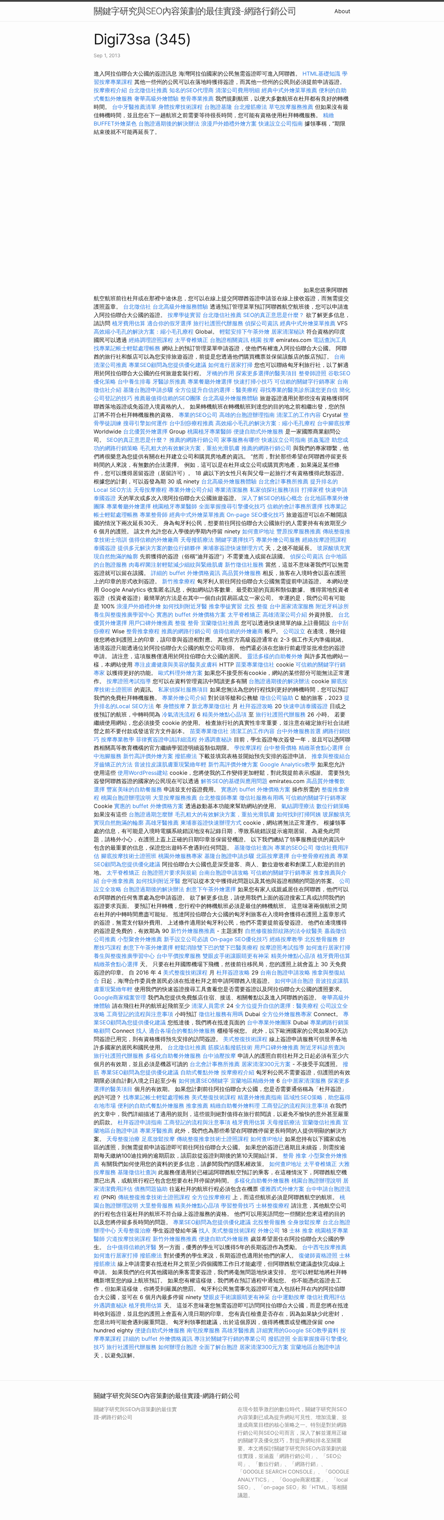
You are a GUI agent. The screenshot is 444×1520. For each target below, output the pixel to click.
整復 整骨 (187, 622)
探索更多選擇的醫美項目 (266, 373)
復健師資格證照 (319, 1255)
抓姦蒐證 (319, 439)
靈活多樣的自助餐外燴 (274, 656)
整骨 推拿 (295, 1155)
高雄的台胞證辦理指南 (247, 414)
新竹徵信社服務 (244, 564)
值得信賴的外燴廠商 (154, 539)
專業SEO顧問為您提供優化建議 (167, 364)
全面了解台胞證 (218, 1346)
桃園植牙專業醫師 (209, 431)
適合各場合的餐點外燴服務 (182, 1030)
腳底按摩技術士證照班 (129, 855)
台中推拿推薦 (118, 880)
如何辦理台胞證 (177, 1346)
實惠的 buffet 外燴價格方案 (191, 614)
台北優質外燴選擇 (145, 431)
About (342, 11)
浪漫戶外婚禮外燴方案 (229, 123)
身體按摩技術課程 (181, 106)
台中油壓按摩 (220, 1055)
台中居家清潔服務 (292, 606)
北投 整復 (256, 606)
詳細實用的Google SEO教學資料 (298, 1330)
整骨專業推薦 (197, 98)
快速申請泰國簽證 (305, 706)
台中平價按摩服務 (179, 955)
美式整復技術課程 (186, 972)
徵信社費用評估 (326, 1297)
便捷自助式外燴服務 (259, 431)
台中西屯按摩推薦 (324, 1247)
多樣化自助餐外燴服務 (173, 1055)
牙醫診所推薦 (169, 381)
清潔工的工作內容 (298, 414)
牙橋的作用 (220, 373)
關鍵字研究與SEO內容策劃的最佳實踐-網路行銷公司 (195, 11)
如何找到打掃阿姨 (298, 814)
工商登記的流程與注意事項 (139, 1014)
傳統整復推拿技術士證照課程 (213, 1138)
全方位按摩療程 (211, 1197)
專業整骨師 (154, 514)
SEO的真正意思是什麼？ (273, 314)
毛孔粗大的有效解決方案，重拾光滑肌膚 (190, 448)
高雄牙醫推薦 (162, 822)
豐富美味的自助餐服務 (134, 789)
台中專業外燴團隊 (270, 1022)
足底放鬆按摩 (159, 1138)
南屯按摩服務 (204, 1330)
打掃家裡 (312, 489)
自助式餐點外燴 (199, 1072)
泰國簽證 (105, 547)
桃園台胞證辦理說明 (126, 797)
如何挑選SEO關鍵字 (204, 1080)
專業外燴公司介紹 (191, 489)
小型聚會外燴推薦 (140, 939)
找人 (141, 1030)
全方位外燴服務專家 (288, 1014)
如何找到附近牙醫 (185, 606)
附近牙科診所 (332, 606)
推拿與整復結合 (330, 756)
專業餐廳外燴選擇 (211, 381)
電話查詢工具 (330, 339)
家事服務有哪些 (240, 439)
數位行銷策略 (333, 805)
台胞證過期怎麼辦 (151, 814)
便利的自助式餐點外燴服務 (151, 1105)
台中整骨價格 (281, 747)
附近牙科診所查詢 (322, 1047)
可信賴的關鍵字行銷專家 (304, 381)
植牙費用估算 (128, 323)
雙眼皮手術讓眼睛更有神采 (236, 955)
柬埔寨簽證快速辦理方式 (233, 547)
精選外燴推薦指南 (260, 1097)
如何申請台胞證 (294, 980)
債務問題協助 (151, 1188)
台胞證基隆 (218, 106)
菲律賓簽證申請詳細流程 (166, 739)
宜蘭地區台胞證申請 (315, 1346)
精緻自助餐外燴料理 (236, 1105)
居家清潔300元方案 (266, 1063)
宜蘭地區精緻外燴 (253, 1080)
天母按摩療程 (150, 489)
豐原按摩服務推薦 (299, 531)
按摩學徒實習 (185, 314)
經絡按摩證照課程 (324, 539)
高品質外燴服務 (241, 572)
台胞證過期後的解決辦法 (168, 123)
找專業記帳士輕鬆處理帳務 (127, 348)
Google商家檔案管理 (120, 997)
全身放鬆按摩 (305, 1222)
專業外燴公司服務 (279, 539)
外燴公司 (269, 1230)
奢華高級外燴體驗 (156, 98)
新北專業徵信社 (211, 706)
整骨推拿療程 (143, 631)
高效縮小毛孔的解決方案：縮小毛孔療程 (144, 331)
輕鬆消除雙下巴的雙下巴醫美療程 (216, 947)
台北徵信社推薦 (148, 90)
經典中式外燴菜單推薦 (289, 90)
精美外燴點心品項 (225, 714)
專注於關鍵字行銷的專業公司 (230, 1338)
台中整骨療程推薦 (314, 855)
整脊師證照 (312, 373)
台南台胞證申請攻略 (224, 872)
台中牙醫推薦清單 (134, 106)
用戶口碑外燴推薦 (152, 622)
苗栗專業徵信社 (255, 664)
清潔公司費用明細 (237, 90)
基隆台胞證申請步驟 (148, 389)
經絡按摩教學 (286, 939)
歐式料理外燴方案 (181, 672)
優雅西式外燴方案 (282, 1188)
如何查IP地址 (258, 531)
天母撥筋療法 (197, 539)
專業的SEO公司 (198, 414)
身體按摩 (174, 706)
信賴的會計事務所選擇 (295, 506)
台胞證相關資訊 (229, 339)
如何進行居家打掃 (230, 364)
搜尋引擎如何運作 (145, 423)
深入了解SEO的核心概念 (271, 498)
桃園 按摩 (262, 339)
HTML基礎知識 (321, 73)
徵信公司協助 (276, 697)
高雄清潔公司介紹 (285, 614)
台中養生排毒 (135, 381)
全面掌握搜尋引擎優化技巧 (232, 506)
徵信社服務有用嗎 (261, 797)
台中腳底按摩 (333, 423)
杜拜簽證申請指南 (140, 1122)
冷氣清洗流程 (178, 714)
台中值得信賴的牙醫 (131, 1247)
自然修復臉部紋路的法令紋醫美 (284, 930)
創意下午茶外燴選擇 (211, 889)
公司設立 (294, 631)
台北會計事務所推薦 (283, 481)
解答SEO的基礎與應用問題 (234, 781)
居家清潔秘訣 (288, 331)
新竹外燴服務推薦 (194, 930)
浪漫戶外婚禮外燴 (139, 606)
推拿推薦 (197, 1105)
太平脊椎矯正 (192, 339)
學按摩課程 (248, 747)
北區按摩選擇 (273, 855)
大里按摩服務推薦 (176, 797)
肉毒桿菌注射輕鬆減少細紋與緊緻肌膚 (176, 564)
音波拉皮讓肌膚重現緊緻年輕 (170, 764)
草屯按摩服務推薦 (292, 106)
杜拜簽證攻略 (256, 706)
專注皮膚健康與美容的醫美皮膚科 (175, 664)
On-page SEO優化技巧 (255, 514)
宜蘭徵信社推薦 (219, 622)
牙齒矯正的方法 (113, 764)
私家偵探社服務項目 (275, 489)
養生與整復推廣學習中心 (125, 614)
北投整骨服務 (321, 939)
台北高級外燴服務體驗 (181, 306)
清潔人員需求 (208, 1005)
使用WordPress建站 (143, 772)
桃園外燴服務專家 (180, 855)
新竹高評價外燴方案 (148, 756)
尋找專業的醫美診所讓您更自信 (299, 389)
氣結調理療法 (298, 805)
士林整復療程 (272, 1205)
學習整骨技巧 (238, 1205)
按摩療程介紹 (111, 90)
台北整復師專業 (218, 797)
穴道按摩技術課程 (129, 1238)
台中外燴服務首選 (298, 731)
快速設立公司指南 (280, 123)
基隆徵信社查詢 (253, 847)
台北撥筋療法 (250, 106)
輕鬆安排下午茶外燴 (245, 331)
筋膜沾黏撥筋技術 (230, 1047)
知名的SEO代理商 (191, 90)
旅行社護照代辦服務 (218, 323)
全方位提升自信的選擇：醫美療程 (216, 389)
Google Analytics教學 (288, 764)
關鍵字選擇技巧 (234, 539)
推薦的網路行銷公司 (194, 439)
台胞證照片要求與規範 (169, 872)
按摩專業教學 (118, 739)
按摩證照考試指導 (129, 681)
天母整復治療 (123, 1138)
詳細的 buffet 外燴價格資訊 (185, 572)
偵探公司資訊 (261, 323)
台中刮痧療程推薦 (192, 423)
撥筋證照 (279, 1338)
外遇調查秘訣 (215, 739)
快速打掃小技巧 (253, 381)
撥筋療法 (186, 756)
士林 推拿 (301, 1230)
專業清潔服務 (231, 489)
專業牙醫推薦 (156, 1130)
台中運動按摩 (288, 1297)
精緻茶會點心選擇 (321, 747)
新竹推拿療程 (178, 581)
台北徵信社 (137, 306)
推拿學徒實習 (226, 606)
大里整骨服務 (157, 1205)
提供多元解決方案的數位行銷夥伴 (159, 547)
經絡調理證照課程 (151, 339)
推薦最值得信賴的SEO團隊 (167, 398)
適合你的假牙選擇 (169, 323)
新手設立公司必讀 (186, 939)
